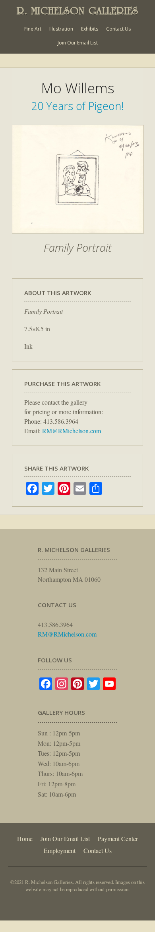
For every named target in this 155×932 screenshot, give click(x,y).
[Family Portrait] (78, 237)
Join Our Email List (78, 42)
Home (25, 838)
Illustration (61, 28)
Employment (60, 850)
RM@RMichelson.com (71, 430)
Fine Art (32, 28)
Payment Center (118, 838)
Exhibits (89, 28)
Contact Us (118, 28)
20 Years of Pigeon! (77, 105)
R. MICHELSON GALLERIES (77, 10)
